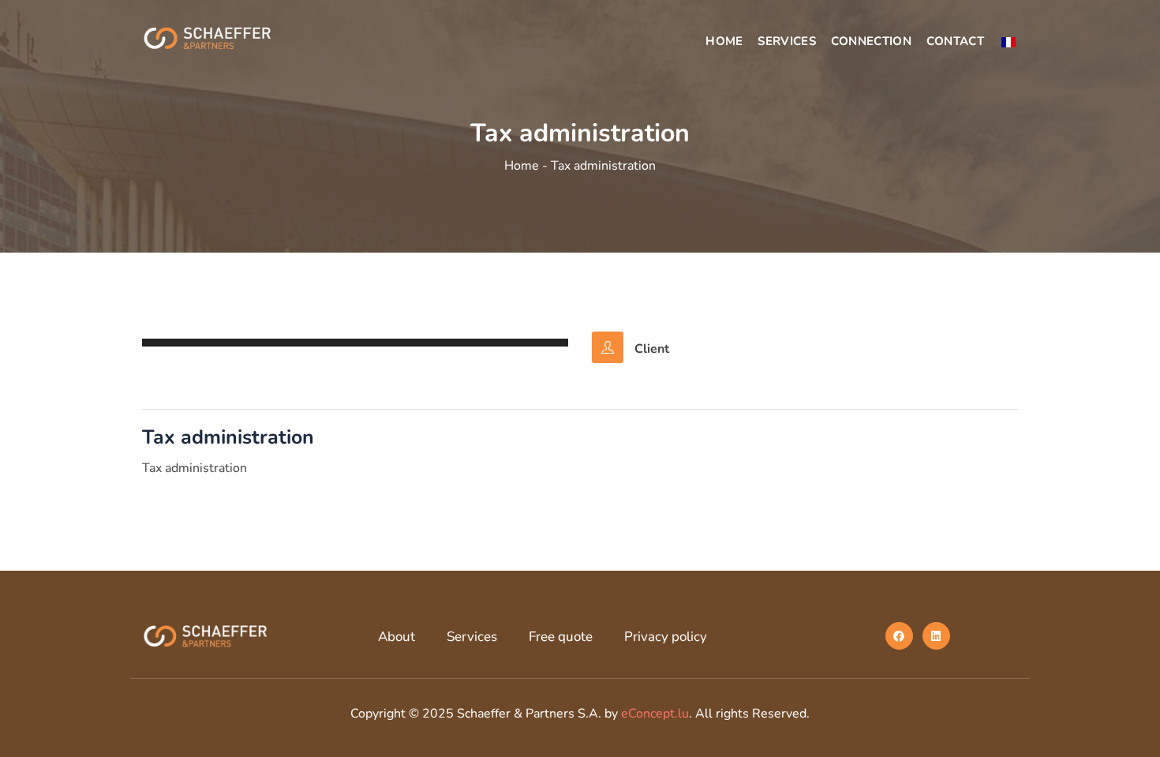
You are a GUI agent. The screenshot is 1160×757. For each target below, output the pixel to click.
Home (724, 41)
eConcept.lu (655, 713)
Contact (955, 41)
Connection (871, 41)
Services (786, 41)
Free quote (561, 637)
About (396, 637)
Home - (527, 165)
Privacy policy (665, 637)
